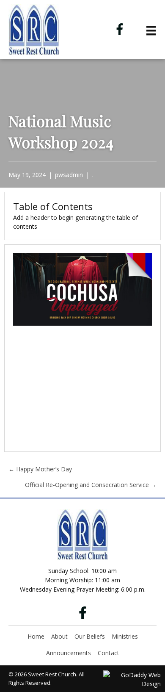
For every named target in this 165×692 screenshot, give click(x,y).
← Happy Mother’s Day (40, 469)
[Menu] (151, 30)
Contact (108, 653)
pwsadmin (69, 175)
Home (36, 636)
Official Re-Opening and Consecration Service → (91, 485)
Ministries (125, 636)
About (59, 636)
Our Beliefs (89, 636)
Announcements (68, 653)
